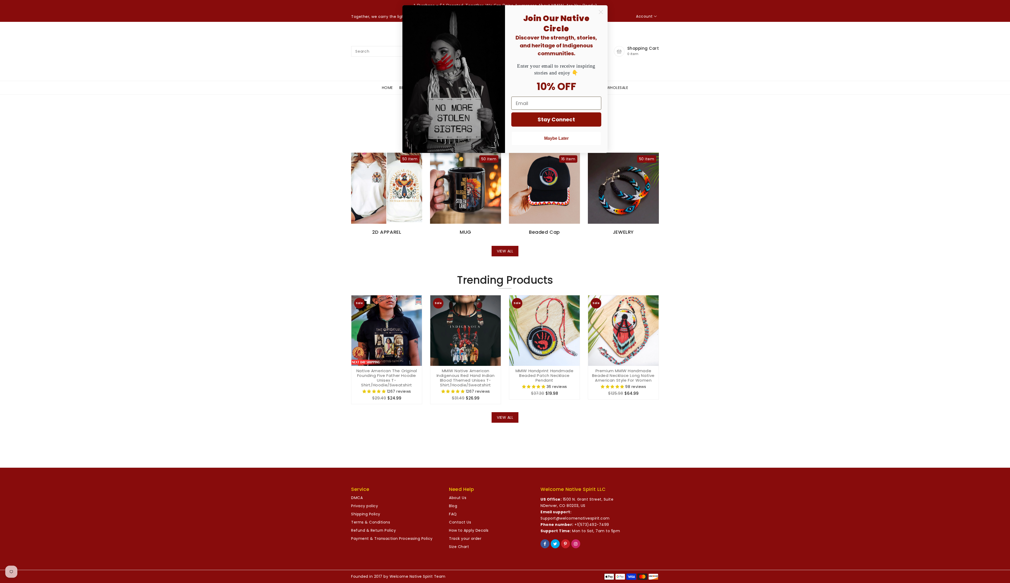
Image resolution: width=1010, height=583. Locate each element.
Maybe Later (556, 138)
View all (505, 251)
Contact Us (460, 522)
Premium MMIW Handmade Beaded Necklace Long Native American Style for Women (623, 375)
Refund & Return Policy (373, 530)
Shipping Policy (365, 514)
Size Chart (459, 546)
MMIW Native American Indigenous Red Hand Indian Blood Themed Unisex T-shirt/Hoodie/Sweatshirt (466, 377)
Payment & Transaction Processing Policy (392, 538)
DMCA (357, 497)
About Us (457, 497)
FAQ (453, 514)
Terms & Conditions (370, 522)
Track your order (465, 538)
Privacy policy (364, 506)
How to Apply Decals (469, 530)
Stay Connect (556, 119)
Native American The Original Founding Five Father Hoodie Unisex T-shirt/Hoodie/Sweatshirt (386, 377)
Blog (453, 506)
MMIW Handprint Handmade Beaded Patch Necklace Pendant (545, 375)
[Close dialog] (600, 12)
